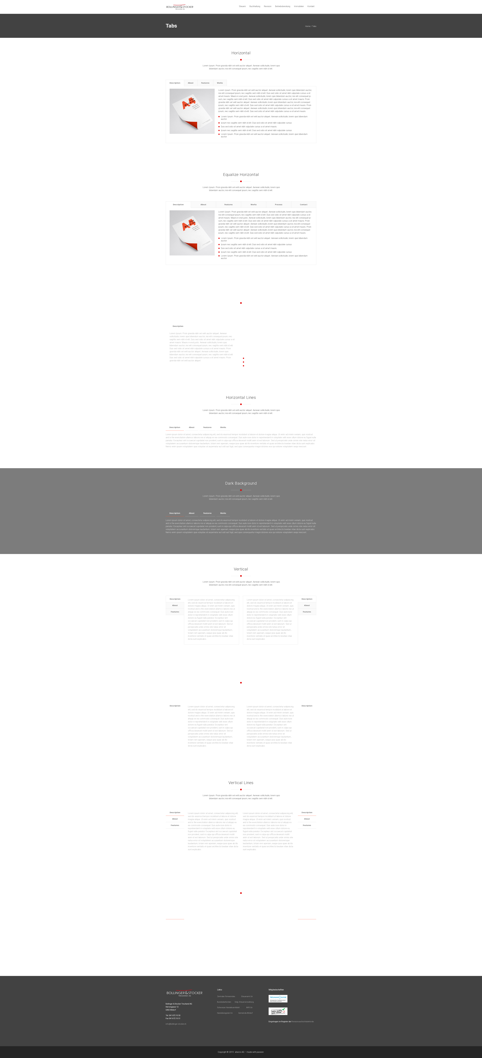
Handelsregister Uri (225, 1013)
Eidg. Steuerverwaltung (244, 1002)
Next (219, 112)
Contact (303, 204)
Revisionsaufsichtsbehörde (303, 1022)
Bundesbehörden (224, 1002)
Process (278, 204)
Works (220, 83)
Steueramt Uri (247, 996)
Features (205, 83)
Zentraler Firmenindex (226, 996)
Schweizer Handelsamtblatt (228, 1007)
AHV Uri (249, 1007)
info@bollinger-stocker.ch (176, 1024)
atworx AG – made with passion (249, 1052)
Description (175, 83)
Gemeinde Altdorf (245, 1013)
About (191, 83)
